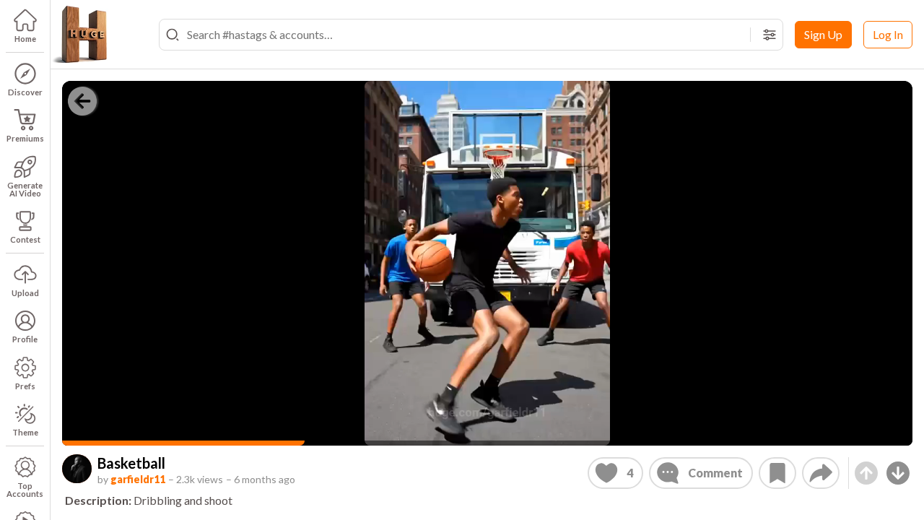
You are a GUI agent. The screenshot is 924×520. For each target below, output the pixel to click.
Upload (25, 293)
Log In (888, 34)
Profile (25, 339)
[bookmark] (777, 473)
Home (25, 38)
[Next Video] (898, 473)
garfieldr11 (137, 479)
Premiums (25, 138)
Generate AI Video (25, 189)
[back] (82, 101)
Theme (25, 432)
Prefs (25, 386)
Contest (25, 239)
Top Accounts (24, 489)
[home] (79, 35)
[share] (821, 473)
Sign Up (823, 34)
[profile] (77, 469)
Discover (25, 92)
